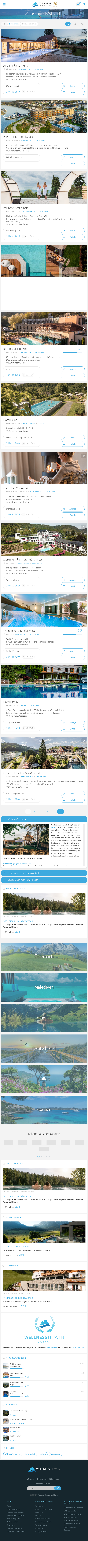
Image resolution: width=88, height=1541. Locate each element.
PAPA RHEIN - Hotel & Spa (18, 137)
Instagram (55, 1480)
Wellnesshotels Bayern (71, 1511)
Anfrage (72, 157)
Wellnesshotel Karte (13, 1509)
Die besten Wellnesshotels (15, 1512)
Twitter (31, 1480)
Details (73, 92)
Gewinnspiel (11, 1525)
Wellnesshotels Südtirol (72, 1524)
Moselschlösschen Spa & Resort (21, 773)
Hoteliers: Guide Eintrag (14, 1528)
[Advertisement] (44, 293)
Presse (9, 1506)
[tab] (44, 819)
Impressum (10, 1532)
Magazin (38, 1516)
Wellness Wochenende (12, 1454)
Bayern (23, 705)
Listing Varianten (41, 1532)
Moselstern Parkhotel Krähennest (22, 559)
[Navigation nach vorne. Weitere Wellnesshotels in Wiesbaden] (60, 811)
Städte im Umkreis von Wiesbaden (23, 880)
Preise (72, 86)
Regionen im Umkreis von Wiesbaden (24, 873)
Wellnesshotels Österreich (72, 1514)
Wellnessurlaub (30, 1454)
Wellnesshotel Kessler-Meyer (19, 630)
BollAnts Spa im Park (15, 349)
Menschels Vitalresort (15, 488)
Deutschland (38, 69)
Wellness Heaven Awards (43, 1522)
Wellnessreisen (55, 1454)
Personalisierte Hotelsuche (15, 1516)
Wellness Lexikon (12, 1522)
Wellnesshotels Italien (71, 1521)
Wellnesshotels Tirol (70, 1517)
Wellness (43, 1454)
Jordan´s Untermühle (15, 65)
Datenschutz (20, 1532)
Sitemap (67, 1530)
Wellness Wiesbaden (17, 819)
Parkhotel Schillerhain (15, 208)
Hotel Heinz (10, 420)
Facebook (43, 1480)
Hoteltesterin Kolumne (43, 1519)
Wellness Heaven (41, 1525)
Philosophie (39, 1528)
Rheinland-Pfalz (24, 69)
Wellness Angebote (13, 1519)
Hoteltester (39, 1512)
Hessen (53, 827)
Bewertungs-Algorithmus (43, 1509)
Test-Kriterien (39, 1506)
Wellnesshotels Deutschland (73, 1508)
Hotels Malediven (70, 1527)
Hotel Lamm (10, 702)
